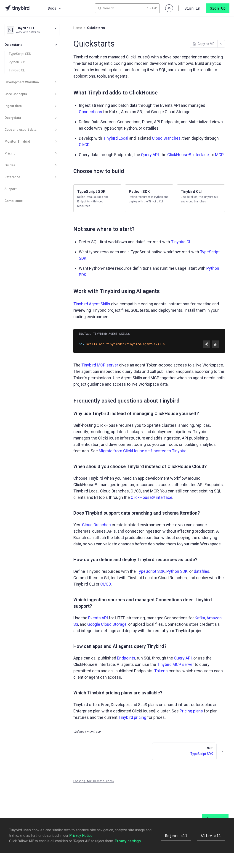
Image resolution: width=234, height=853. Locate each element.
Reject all (176, 835)
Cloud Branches (166, 138)
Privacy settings (128, 841)
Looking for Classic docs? (93, 781)
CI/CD (84, 144)
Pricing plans (191, 711)
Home (77, 28)
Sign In (192, 8)
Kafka (200, 617)
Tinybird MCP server (99, 365)
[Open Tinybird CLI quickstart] (201, 198)
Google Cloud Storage (107, 624)
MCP (219, 154)
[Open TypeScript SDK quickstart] (97, 198)
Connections (90, 111)
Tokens (161, 670)
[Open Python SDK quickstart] (149, 198)
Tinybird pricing (132, 717)
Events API (98, 617)
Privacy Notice (81, 835)
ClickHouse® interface (188, 154)
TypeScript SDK (20, 54)
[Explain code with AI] (206, 344)
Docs (52, 8)
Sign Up (218, 8)
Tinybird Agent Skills (91, 303)
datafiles (201, 571)
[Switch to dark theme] (169, 8)
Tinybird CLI (17, 70)
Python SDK (17, 62)
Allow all (211, 835)
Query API (150, 154)
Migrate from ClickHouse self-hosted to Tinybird (142, 450)
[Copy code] (215, 344)
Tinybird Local (115, 138)
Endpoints (126, 658)
